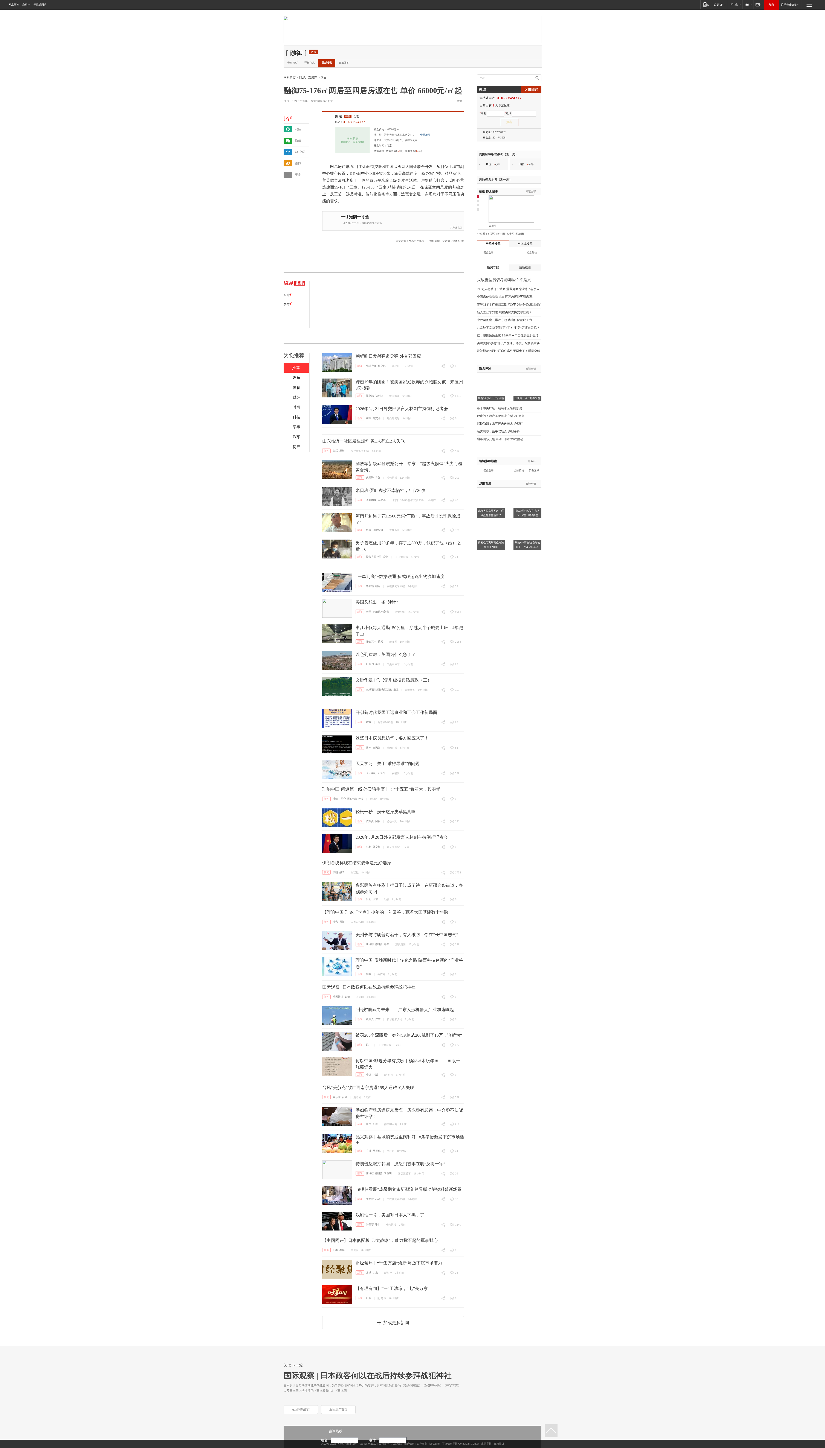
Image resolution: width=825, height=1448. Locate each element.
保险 (368, 529)
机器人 (370, 1019)
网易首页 (14, 4)
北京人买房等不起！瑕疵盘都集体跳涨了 (491, 513)
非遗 (368, 1074)
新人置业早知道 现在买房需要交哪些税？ (504, 312)
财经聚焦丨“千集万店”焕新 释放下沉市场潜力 (399, 1263)
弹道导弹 (371, 365)
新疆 (368, 899)
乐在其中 (371, 641)
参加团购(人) (413, 150)
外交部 (382, 365)
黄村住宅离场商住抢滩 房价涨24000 (491, 545)
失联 (335, 450)
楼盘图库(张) (394, 150)
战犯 (347, 996)
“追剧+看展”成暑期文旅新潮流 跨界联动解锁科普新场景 (409, 1189)
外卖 (361, 798)
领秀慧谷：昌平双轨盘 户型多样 (498, 431)
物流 (377, 586)
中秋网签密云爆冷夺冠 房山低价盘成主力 (504, 320)
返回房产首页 (338, 1409)
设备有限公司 (374, 556)
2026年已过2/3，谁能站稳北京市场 (362, 223)
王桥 (342, 450)
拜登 (386, 944)
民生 (368, 1044)
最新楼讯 (327, 62)
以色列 (370, 664)
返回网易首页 (301, 1409)
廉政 (396, 689)
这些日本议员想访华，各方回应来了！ (392, 738)
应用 (25, 4)
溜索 (335, 921)
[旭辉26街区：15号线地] (491, 377)
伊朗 (335, 872)
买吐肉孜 (371, 500)
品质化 (376, 1150)
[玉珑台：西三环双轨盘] (527, 377)
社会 (368, 1298)
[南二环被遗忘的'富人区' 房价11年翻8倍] (527, 490)
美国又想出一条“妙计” (377, 602)
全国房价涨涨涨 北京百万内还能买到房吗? (505, 296)
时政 (368, 722)
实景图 (510, 233)
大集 (375, 1272)
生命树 (370, 1198)
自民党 (376, 747)
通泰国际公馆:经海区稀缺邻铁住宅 (500, 439)
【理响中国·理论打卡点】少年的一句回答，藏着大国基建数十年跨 (385, 912)
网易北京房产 (308, 77)
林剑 (368, 418)
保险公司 (378, 529)
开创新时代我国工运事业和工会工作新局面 (396, 712)
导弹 (377, 477)
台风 (344, 1097)
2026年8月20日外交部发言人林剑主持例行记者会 (402, 837)
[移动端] (706, 4)
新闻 (359, 365)
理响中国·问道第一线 (345, 798)
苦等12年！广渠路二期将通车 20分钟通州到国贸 (509, 304)
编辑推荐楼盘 (488, 461)
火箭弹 (370, 477)
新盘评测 (485, 368)
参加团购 (344, 62)
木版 (375, 1074)
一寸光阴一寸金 (355, 216)
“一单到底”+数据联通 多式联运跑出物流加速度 (400, 576)
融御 (338, 117)
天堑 (342, 921)
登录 (771, 4)
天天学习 (371, 773)
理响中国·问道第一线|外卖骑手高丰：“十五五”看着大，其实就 (381, 789)
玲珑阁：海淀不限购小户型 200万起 (500, 416)
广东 (377, 1019)
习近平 (382, 773)
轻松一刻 (392, 821)
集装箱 (370, 586)
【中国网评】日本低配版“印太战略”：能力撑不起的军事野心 (380, 1240)
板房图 (501, 233)
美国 (368, 611)
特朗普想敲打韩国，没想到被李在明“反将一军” (400, 1163)
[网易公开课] (719, 4)
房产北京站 (456, 227)
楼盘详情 (379, 150)
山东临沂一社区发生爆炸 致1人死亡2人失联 (363, 441)
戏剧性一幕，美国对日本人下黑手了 (390, 1214)
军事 (342, 1250)
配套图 (520, 233)
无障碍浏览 (40, 4)
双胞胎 (370, 395)
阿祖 (377, 821)
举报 (459, 101)
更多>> (532, 461)
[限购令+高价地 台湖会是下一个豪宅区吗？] (527, 521)
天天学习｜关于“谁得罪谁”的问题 (388, 763)
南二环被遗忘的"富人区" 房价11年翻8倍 (527, 513)
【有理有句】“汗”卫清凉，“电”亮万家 (392, 1288)
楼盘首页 (292, 62)
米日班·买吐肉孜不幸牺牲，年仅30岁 (391, 490)
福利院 (379, 395)
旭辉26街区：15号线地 (491, 398)
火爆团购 (531, 89)
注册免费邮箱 (789, 4)
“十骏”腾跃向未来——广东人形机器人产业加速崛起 (405, 1009)
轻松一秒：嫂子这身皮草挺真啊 (386, 811)
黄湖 (380, 641)
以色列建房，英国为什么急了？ (386, 654)
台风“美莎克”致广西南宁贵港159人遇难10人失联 (368, 1087)
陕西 (368, 974)
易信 (298, 129)
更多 (298, 174)
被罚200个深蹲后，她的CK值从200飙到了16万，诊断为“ (409, 1035)
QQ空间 (300, 152)
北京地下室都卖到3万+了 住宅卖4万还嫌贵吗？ (508, 327)
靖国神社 (338, 996)
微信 (298, 140)
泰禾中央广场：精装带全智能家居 (499, 408)
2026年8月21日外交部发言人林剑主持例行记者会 (402, 408)
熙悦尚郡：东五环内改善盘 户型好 (500, 423)
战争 (342, 872)
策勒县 (382, 500)
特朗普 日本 (373, 1224)
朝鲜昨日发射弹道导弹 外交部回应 (388, 356)
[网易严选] (734, 4)
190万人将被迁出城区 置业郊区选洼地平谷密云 (508, 289)
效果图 (493, 225)
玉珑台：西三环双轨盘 (527, 398)
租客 (375, 1124)
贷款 (385, 556)
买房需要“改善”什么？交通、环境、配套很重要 (508, 343)
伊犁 (375, 899)
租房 (368, 1124)
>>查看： (482, 233)
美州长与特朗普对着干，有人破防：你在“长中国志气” (407, 934)
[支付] (747, 4)
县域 (368, 1150)
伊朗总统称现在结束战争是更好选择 (356, 862)
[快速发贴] (287, 118)
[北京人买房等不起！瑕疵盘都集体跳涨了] (491, 490)
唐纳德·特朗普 (381, 611)
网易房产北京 (325, 101)
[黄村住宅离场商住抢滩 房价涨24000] (491, 521)
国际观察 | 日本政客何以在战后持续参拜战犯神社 (369, 987)
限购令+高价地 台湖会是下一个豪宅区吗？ (527, 545)
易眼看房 (485, 483)
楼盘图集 (488, 191)
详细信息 (309, 62)
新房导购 (493, 267)
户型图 (491, 233)
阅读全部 (531, 191)
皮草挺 (370, 821)
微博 (298, 163)
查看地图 (425, 134)
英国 (377, 664)
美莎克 (337, 1097)
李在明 (388, 1173)
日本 (368, 747)
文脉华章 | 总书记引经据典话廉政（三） (394, 680)
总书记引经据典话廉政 (379, 689)
